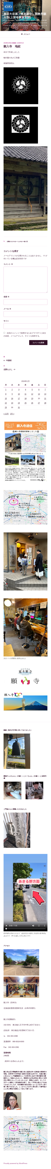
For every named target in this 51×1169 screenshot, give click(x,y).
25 (25, 403)
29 (6, 407)
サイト (6, 321)
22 (6, 403)
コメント (8, 264)
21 (45, 398)
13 (39, 394)
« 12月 (6, 414)
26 (32, 403)
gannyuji (20, 43)
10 (19, 394)
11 (25, 394)
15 (6, 398)
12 (32, 394)
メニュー (26, 34)
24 (19, 403)
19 (32, 398)
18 (25, 398)
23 (12, 403)
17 (19, 398)
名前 (6, 297)
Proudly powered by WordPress (15, 1163)
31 (19, 407)
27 (39, 403)
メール (7, 309)
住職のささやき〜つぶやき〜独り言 (17, 241)
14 (45, 394)
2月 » (12, 414)
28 (45, 403)
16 (12, 398)
